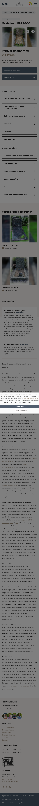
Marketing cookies (10, 402)
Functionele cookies (13, 401)
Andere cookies (25, 402)
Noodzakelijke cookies (31, 401)
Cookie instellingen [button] (21, 410)
